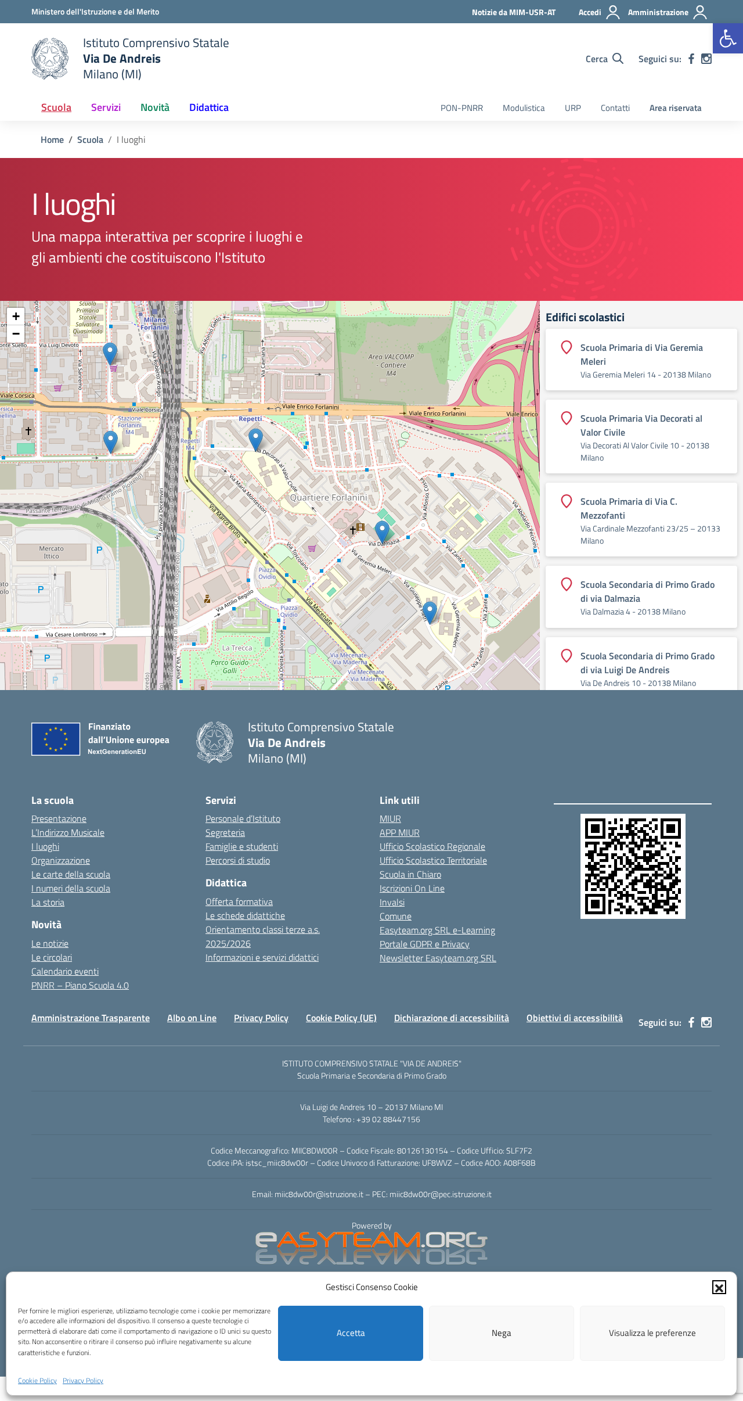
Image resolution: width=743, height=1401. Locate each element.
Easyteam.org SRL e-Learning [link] (437, 930)
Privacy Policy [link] (83, 1379)
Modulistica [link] (524, 107)
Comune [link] (396, 916)
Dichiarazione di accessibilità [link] (451, 1018)
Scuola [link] (56, 107)
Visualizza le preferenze (652, 1332)
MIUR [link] (390, 818)
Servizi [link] (106, 107)
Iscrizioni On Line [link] (412, 888)
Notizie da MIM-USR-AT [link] (514, 12)
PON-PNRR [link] (462, 107)
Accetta (351, 1332)
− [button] (16, 333)
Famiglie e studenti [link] (241, 846)
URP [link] (573, 107)
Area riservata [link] (676, 107)
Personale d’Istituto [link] (242, 818)
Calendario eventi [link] (65, 971)
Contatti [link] (615, 107)
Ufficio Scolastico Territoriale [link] (433, 860)
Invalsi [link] (392, 902)
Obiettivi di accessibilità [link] (574, 1018)
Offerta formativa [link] (239, 901)
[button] (719, 1287)
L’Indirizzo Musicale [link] (67, 832)
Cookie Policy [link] (37, 1379)
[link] (728, 38)
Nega (501, 1332)
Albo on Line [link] (192, 1018)
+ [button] (16, 316)
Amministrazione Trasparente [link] (90, 1018)
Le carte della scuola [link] (70, 874)
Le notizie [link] (49, 943)
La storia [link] (47, 902)
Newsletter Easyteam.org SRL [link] (438, 958)
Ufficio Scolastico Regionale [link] (432, 846)
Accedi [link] (590, 12)
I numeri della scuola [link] (70, 888)
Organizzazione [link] (60, 860)
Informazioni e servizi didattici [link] (262, 957)
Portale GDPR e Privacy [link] (425, 944)
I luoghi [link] (45, 846)
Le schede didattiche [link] (245, 915)
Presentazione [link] (58, 818)
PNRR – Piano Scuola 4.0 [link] (80, 985)
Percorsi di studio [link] (237, 860)
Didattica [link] (209, 107)
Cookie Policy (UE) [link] (341, 1018)
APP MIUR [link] (400, 832)
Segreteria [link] (225, 832)
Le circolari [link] (51, 957)
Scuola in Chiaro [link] (410, 874)
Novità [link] (154, 107)
